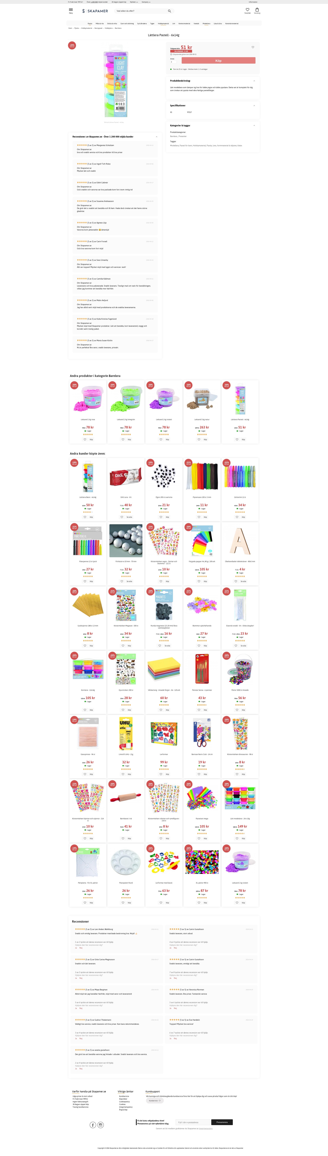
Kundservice (124, 1096)
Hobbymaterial (163, 23)
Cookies (122, 1104)
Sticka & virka (112, 23)
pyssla (185, 90)
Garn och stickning (127, 23)
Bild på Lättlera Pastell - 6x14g (114, 122)
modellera (178, 87)
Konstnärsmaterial (231, 23)
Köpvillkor (123, 1099)
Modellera (206, 23)
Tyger (152, 23)
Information (253, 2)
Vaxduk (196, 23)
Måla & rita (100, 23)
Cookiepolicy (124, 1101)
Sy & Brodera (142, 23)
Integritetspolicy (125, 1107)
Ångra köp (123, 1110)
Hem (70, 28)
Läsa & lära (218, 23)
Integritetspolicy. (206, 1128)
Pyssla (90, 23)
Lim (173, 23)
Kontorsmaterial (184, 23)
